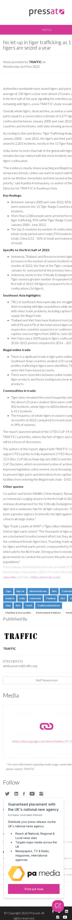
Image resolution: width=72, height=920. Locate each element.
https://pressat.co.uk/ (46, 577)
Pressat (34, 913)
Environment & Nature (48, 612)
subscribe (9, 577)
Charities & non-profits (18, 612)
